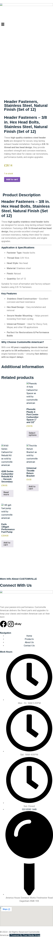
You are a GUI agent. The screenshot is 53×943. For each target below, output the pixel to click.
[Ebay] (18, 624)
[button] (26, 25)
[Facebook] (3, 624)
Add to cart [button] (32, 487)
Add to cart (12, 179)
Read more (6, 493)
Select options (33, 434)
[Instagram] (10, 624)
